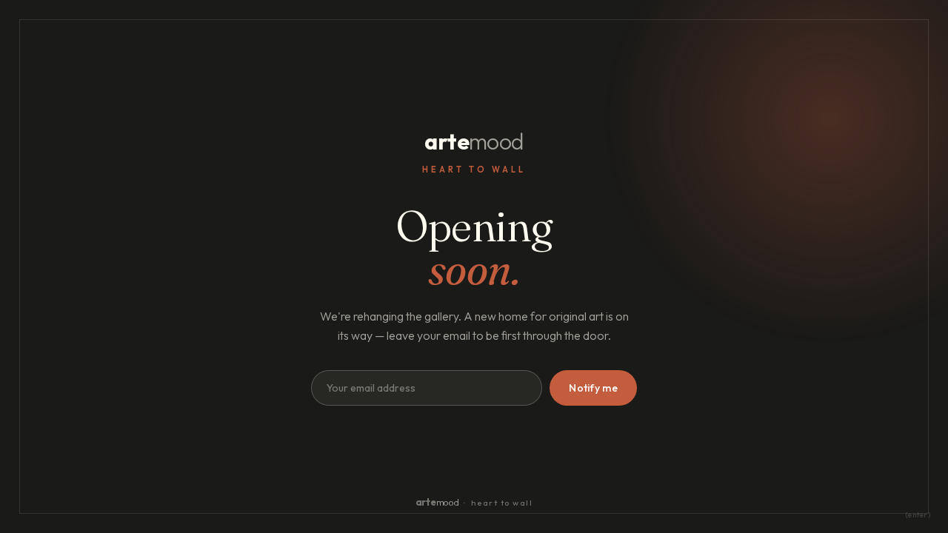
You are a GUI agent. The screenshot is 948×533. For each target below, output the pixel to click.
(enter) (918, 515)
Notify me (593, 388)
